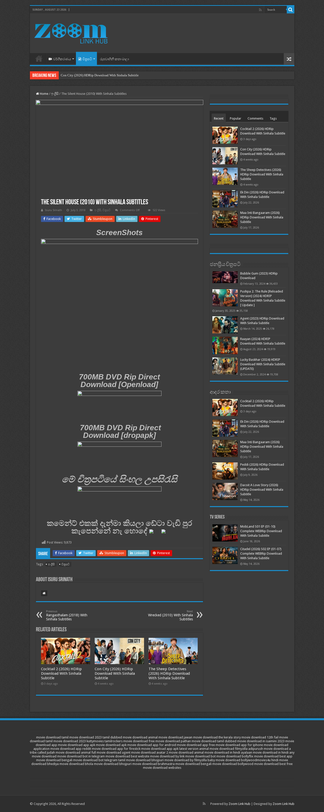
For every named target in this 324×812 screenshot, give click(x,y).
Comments (255, 118)
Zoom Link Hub (239, 804)
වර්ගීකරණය (62, 59)
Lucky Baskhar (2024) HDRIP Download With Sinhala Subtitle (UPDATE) (262, 364)
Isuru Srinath (53, 210)
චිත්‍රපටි (87, 59)
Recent (219, 118)
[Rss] (260, 10)
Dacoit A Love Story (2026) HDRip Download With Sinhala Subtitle (261, 489)
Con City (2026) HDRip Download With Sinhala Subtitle (100, 75)
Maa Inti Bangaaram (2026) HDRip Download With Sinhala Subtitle (261, 217)
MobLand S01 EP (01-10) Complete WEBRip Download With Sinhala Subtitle (261, 531)
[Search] (290, 9)
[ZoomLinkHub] (72, 32)
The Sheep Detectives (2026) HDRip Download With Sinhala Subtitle (169, 673)
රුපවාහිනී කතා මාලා (114, 59)
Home (39, 58)
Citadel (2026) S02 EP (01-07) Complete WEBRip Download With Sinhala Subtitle (261, 553)
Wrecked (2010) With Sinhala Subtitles (170, 615)
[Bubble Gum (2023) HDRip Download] (225, 277)
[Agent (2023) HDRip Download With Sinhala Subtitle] (225, 324)
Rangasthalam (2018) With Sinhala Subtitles (66, 615)
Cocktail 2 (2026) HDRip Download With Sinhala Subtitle (61, 673)
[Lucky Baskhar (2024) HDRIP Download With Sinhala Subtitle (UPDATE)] (225, 366)
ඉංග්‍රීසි (54, 94)
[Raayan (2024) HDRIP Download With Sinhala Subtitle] (225, 345)
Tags (273, 118)
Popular (235, 118)
